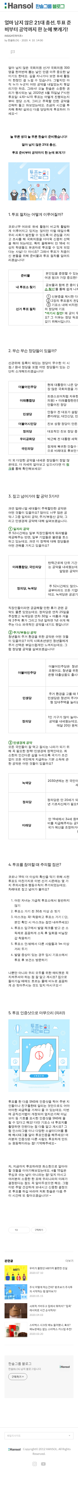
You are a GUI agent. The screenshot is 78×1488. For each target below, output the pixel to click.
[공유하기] (21, 1230)
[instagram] (35, 1464)
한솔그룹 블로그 (20, 1363)
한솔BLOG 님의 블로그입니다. (24, 1369)
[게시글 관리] (25, 1230)
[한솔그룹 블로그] (35, 5)
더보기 (69, 1260)
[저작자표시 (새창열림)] (48, 1230)
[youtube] (43, 1464)
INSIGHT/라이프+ (14, 36)
